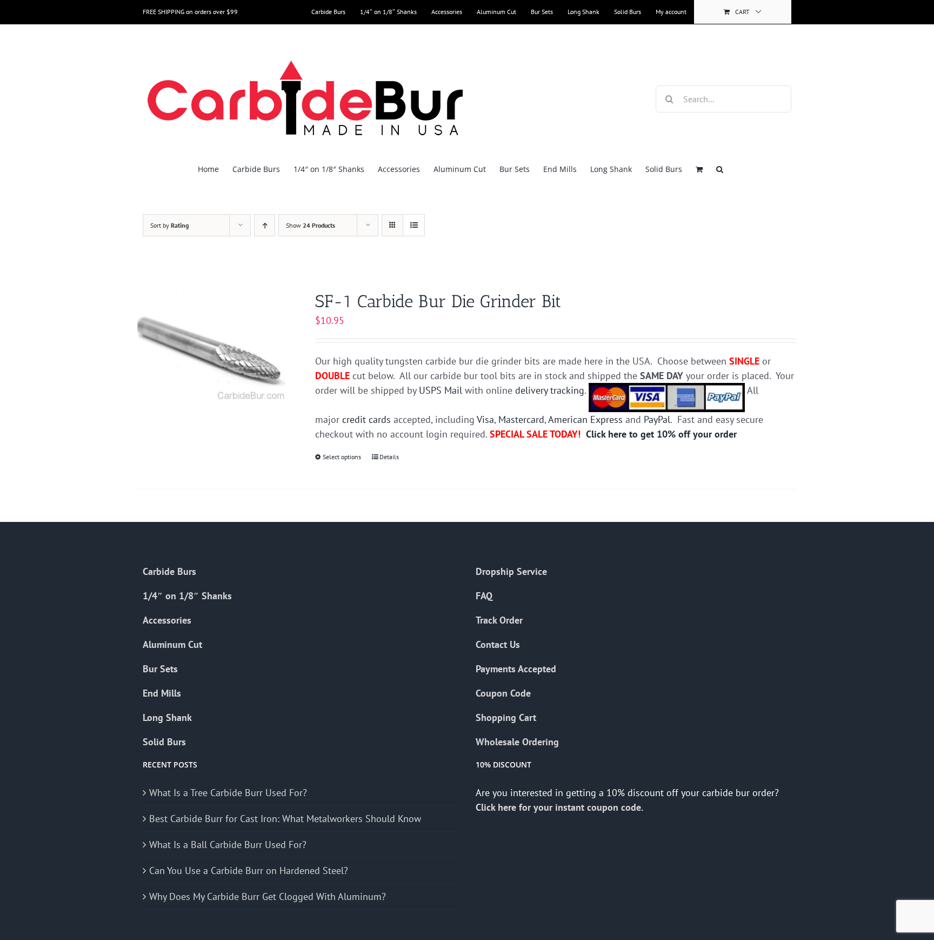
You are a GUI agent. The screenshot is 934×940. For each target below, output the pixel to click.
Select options (342, 457)
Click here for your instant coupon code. (560, 807)
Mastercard (521, 419)
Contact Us (498, 644)
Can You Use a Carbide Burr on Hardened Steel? (248, 870)
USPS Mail (440, 390)
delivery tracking (549, 390)
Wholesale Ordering (517, 742)
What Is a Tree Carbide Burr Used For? (228, 792)
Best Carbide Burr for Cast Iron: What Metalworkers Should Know (285, 818)
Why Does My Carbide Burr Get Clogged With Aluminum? (267, 896)
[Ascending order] (264, 225)
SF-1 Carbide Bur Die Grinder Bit (438, 301)
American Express (585, 419)
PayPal (657, 419)
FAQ (484, 596)
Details (389, 457)
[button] (719, 169)
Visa (485, 419)
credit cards (366, 419)
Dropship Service (511, 571)
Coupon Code (503, 693)
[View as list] (413, 225)
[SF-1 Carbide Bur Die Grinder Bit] (213, 347)
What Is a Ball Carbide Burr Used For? (227, 844)
